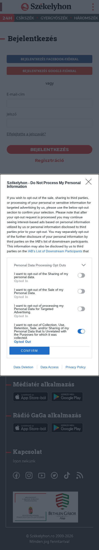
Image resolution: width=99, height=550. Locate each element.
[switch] (81, 275)
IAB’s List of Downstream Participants (55, 251)
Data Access (49, 367)
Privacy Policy (76, 367)
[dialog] (49, 275)
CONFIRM (29, 350)
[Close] (90, 183)
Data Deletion (23, 367)
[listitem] (49, 265)
